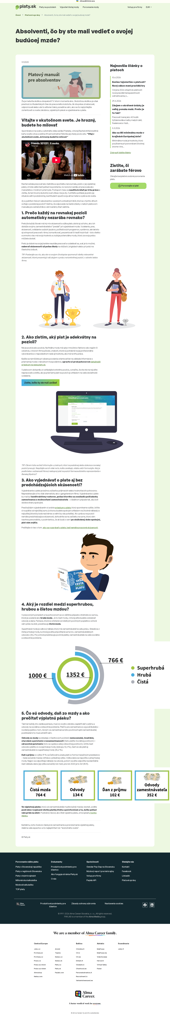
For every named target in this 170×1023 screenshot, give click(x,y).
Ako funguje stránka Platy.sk (64, 874)
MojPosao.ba (102, 953)
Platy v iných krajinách (26, 876)
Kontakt (125, 867)
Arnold (57, 949)
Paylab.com (59, 973)
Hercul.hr (100, 961)
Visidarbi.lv (80, 965)
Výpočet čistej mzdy (69, 7)
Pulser (99, 969)
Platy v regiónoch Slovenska (29, 871)
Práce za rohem (40, 969)
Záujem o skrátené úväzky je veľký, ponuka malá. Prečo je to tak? (128, 109)
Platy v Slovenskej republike (28, 867)
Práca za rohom (40, 965)
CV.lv (78, 953)
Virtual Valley (102, 965)
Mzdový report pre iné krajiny (100, 871)
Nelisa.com (38, 976)
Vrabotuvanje (102, 957)
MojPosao (100, 949)
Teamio (58, 953)
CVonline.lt (80, 949)
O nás (53, 879)
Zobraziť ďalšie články (120, 152)
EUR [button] (148, 7)
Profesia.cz (38, 957)
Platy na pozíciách (47, 7)
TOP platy (20, 889)
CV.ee (78, 957)
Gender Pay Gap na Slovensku (100, 867)
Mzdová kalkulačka (24, 885)
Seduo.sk (58, 961)
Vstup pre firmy (135, 7)
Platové (32, 15)
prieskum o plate (63, 507)
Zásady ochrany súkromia (83, 903)
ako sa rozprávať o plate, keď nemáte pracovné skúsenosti (70, 527)
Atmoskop (38, 973)
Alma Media (94, 916)
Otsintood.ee (81, 969)
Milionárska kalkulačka (26, 880)
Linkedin (126, 876)
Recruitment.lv (81, 976)
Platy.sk (58, 969)
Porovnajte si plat (130, 185)
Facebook (126, 871)
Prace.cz (37, 961)
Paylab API (91, 880)
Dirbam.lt (79, 961)
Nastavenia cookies (114, 903)
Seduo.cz (58, 957)
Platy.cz (58, 965)
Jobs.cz (37, 949)
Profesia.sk (38, 953)
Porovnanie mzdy (91, 7)
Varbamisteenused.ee (84, 980)
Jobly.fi (121, 949)
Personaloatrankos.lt (84, 973)
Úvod (18, 15)
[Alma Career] (85, 994)
